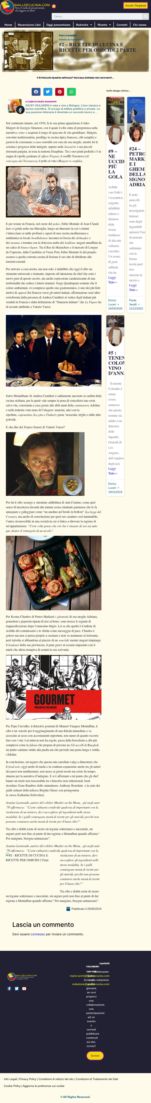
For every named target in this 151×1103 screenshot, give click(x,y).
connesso (38, 934)
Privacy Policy (27, 1079)
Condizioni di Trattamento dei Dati (97, 1079)
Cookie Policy (12, 1085)
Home (8, 24)
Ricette (102, 24)
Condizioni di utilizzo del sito (56, 1079)
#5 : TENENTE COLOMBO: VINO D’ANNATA (122, 363)
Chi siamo (139, 24)
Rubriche (82, 24)
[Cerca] (145, 16)
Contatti (122, 24)
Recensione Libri (29, 24)
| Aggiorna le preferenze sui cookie (42, 1085)
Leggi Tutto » (112, 279)
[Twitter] (16, 988)
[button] (54, 6)
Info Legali (10, 1079)
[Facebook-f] (9, 988)
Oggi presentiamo (58, 24)
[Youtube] (24, 988)
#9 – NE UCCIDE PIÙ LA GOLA (118, 163)
